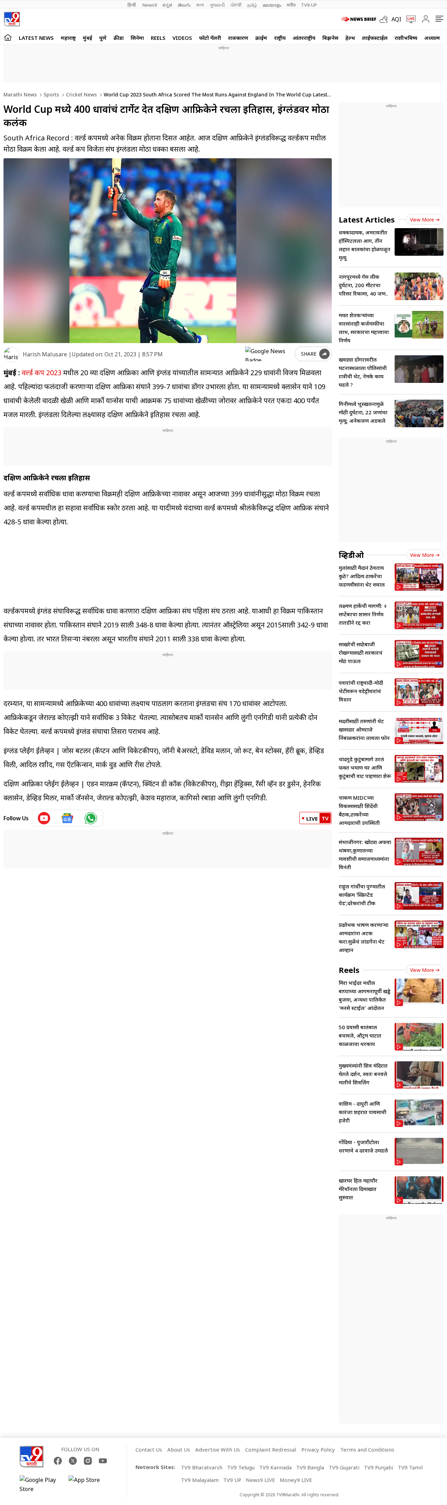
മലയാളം (272, 5)
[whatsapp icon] (90, 818)
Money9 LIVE (296, 1479)
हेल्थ (350, 37)
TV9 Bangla (310, 1467)
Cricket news (81, 94)
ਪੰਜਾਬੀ (236, 5)
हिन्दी (132, 5)
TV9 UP (232, 1479)
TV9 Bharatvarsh (201, 1467)
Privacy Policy (318, 1449)
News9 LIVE (260, 1479)
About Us (178, 1449)
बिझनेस (330, 37)
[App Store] (89, 1484)
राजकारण (238, 37)
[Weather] (385, 19)
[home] (8, 37)
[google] (268, 354)
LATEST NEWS (36, 37)
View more (422, 219)
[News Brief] (358, 19)
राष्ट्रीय (280, 37)
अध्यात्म (432, 37)
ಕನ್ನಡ (167, 5)
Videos (182, 37)
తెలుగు (184, 5)
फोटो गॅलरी (210, 37)
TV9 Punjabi (378, 1467)
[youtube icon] (44, 818)
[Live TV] (408, 19)
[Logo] (11, 19)
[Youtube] (103, 1461)
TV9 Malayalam (200, 1479)
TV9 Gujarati (344, 1467)
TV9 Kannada (275, 1467)
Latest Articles (367, 219)
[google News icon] (67, 818)
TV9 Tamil (410, 1467)
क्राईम (261, 37)
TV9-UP (309, 5)
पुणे (103, 37)
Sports (50, 94)
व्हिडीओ (351, 555)
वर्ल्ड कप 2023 (41, 372)
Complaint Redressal (270, 1449)
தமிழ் (252, 5)
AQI (396, 19)
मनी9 (291, 5)
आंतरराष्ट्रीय (304, 37)
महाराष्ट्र (68, 37)
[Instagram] (88, 1461)
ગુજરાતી (217, 5)
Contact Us (148, 1449)
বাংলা (200, 5)
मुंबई (87, 37)
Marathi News (20, 94)
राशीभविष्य (406, 37)
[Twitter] (73, 1461)
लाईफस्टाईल (375, 37)
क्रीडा (118, 37)
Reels (158, 37)
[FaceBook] (58, 1461)
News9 (149, 5)
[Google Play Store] (40, 1484)
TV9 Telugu (241, 1467)
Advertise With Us (217, 1449)
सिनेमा (137, 37)
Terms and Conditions (367, 1449)
